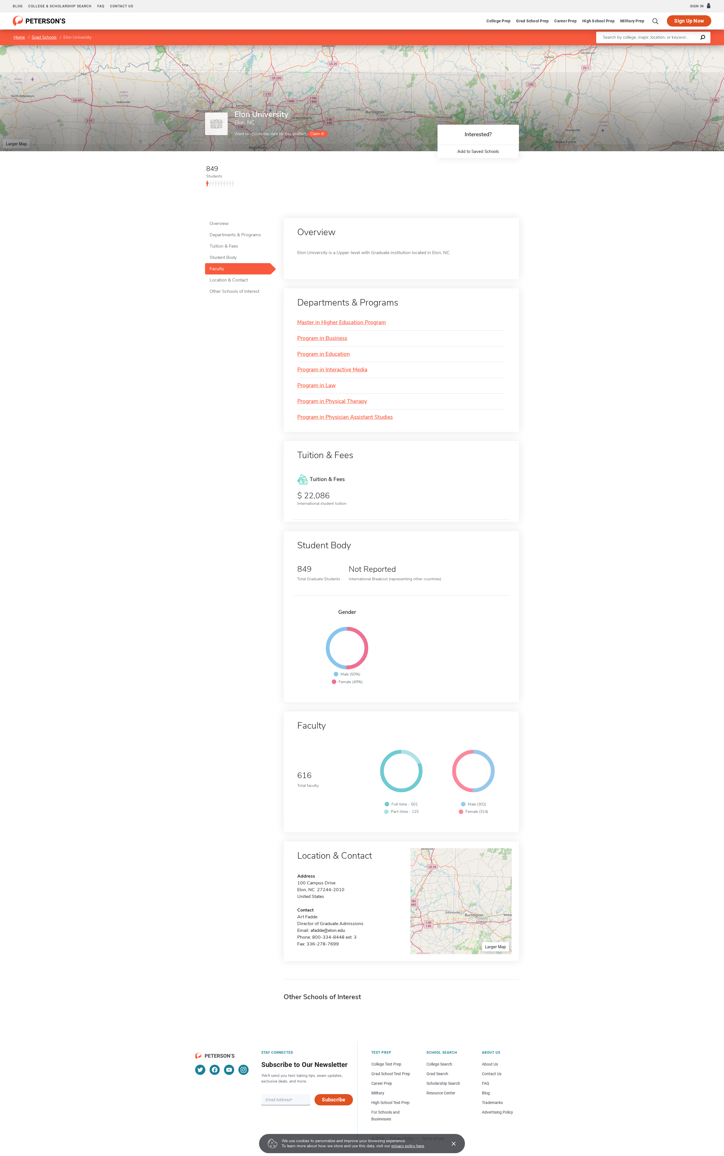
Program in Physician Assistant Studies (345, 417)
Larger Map (16, 143)
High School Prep (598, 21)
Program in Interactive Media (332, 370)
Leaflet (657, 48)
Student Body (223, 257)
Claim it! (317, 134)
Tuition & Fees (224, 246)
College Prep (498, 21)
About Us (490, 1064)
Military (377, 1093)
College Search (439, 1064)
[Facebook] (215, 1070)
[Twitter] (200, 1070)
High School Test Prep (390, 1102)
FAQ (100, 6)
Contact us (121, 6)
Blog (18, 6)
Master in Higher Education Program (341, 322)
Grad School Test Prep (390, 1073)
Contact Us (491, 1073)
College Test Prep (386, 1064)
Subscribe (333, 1100)
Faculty (217, 269)
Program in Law (316, 385)
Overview (219, 223)
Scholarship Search (443, 1083)
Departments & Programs (235, 235)
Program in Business (322, 338)
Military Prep (632, 21)
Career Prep (565, 21)
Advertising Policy (497, 1112)
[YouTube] (229, 1070)
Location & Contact (229, 280)
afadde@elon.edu (328, 930)
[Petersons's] (39, 20)
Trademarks (492, 1102)
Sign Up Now (689, 21)
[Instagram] (243, 1070)
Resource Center (440, 1093)
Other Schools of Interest (234, 291)
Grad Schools (44, 37)
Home (19, 37)
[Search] (655, 21)
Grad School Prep (532, 21)
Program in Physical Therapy (332, 401)
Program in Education (323, 354)
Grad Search (437, 1073)
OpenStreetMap (686, 48)
